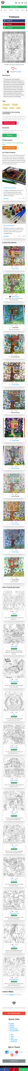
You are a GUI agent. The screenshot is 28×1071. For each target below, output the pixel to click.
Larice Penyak (15, 524)
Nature (5, 10)
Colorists (11, 1027)
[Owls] (14, 834)
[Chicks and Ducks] (14, 966)
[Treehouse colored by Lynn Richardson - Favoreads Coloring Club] (14, 344)
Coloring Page (14, 615)
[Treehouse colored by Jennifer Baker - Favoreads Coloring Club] (14, 372)
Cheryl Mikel (15, 440)
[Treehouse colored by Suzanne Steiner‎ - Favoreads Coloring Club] (14, 399)
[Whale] (14, 933)
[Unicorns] (14, 801)
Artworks (11, 1025)
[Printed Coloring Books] (14, 176)
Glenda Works (15, 552)
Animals (11, 10)
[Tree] (14, 701)
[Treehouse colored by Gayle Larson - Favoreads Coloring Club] (14, 256)
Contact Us (14, 1041)
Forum (12, 1036)
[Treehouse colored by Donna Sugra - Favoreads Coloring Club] (14, 283)
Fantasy (5, 108)
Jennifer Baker (15, 384)
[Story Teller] (14, 867)
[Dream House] (14, 768)
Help (12, 1034)
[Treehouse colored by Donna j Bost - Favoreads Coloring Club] (14, 567)
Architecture (6, 104)
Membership (14, 1039)
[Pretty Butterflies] (14, 668)
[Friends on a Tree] (14, 900)
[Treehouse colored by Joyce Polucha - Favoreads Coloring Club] (14, 483)
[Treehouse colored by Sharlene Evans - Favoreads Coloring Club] (14, 455)
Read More (6, 198)
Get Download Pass (14, 1013)
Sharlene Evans (15, 468)
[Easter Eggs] (14, 633)
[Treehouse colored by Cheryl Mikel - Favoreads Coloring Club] (14, 427)
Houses (12, 108)
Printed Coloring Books (9, 188)
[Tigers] (14, 600)
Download (9, 135)
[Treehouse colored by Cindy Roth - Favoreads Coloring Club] (14, 314)
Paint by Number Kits (9, 225)
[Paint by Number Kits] (14, 214)
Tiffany (19, 71)
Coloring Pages (13, 1029)
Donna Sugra (15, 296)
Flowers (17, 10)
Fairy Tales (15, 104)
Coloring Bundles (14, 1030)
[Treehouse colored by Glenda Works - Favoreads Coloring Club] (14, 539)
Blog (12, 1038)
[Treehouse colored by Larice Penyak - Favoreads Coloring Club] (14, 511)
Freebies (11, 1023)
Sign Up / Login (14, 6)
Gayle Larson (15, 268)
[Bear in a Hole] (14, 734)
